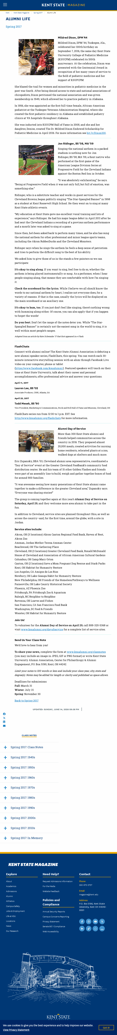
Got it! (106, 1027)
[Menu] (5, 5)
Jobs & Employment (15, 911)
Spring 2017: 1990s (23, 808)
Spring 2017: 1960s (23, 777)
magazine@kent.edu (88, 894)
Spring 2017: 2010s (23, 828)
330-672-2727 (85, 885)
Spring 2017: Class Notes (27, 747)
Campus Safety (13, 906)
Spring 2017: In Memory (27, 838)
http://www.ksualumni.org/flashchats (38, 418)
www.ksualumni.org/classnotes (86, 651)
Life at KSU (11, 916)
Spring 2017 (38, 12)
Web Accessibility (51, 931)
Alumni (9, 896)
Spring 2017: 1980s (23, 797)
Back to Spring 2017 (27, 700)
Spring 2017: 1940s (23, 757)
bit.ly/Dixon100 (96, 133)
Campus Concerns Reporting (56, 916)
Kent (7, 12)
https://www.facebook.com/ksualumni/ (39, 368)
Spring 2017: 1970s (23, 787)
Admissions (11, 891)
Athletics (10, 901)
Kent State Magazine (21, 12)
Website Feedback (51, 891)
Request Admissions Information (58, 881)
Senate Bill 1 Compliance (54, 926)
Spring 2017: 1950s (23, 767)
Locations (10, 921)
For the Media (49, 886)
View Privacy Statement (16, 1029)
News (8, 925)
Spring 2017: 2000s (23, 818)
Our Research (12, 931)
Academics (11, 886)
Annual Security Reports (54, 911)
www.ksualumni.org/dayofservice (42, 629)
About (9, 881)
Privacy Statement (51, 921)
